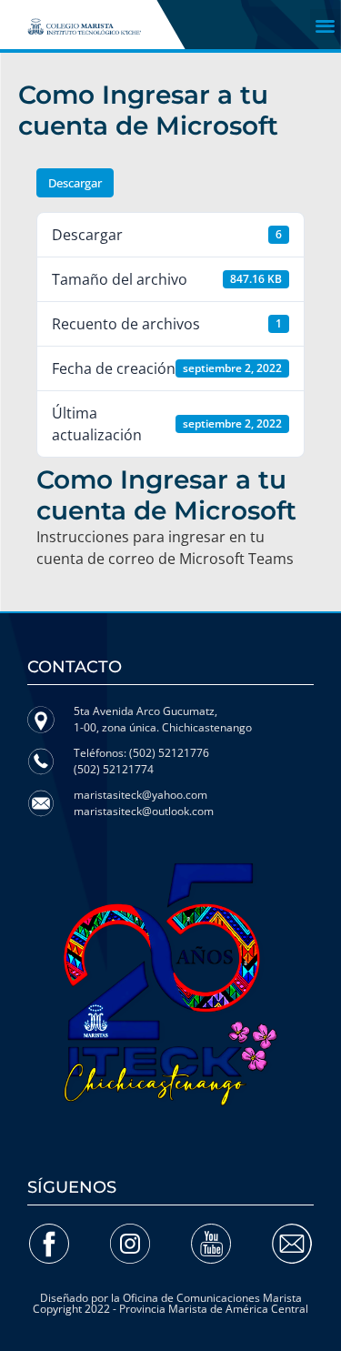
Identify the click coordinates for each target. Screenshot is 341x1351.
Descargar (75, 183)
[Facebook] (49, 1244)
